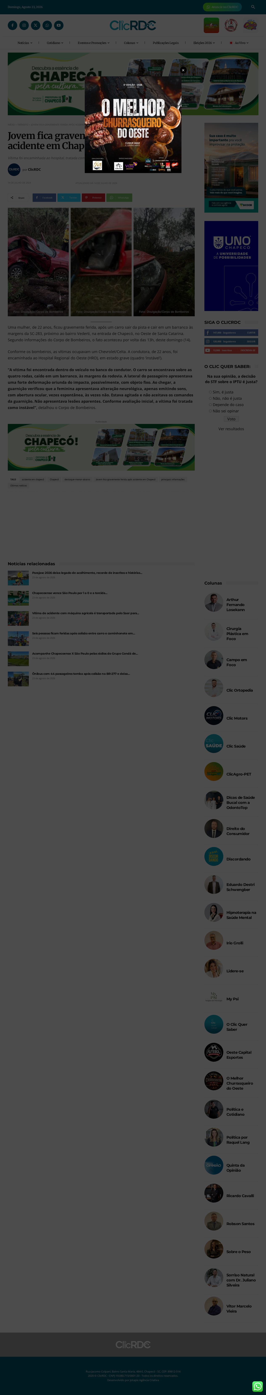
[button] (183, 70)
